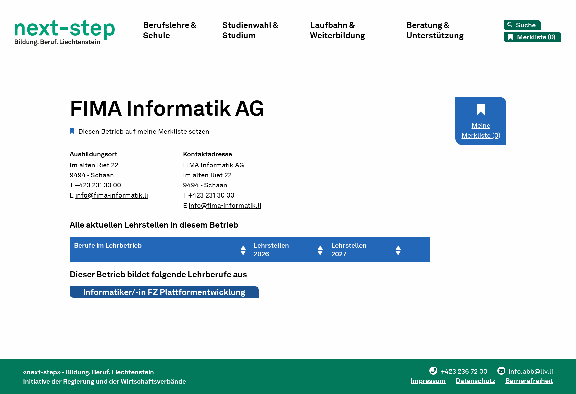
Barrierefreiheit (529, 380)
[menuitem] (182, 32)
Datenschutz (475, 380)
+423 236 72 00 (464, 371)
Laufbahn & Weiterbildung (337, 30)
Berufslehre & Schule (169, 30)
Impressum (428, 380)
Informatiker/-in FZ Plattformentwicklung (164, 292)
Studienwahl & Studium (250, 30)
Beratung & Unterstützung (435, 30)
